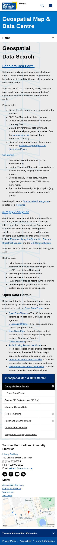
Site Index (7, 495)
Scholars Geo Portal (18, 66)
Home (6, 37)
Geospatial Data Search (17, 386)
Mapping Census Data (16, 407)
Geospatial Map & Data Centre (25, 378)
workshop (20, 205)
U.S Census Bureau (41, 243)
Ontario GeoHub (21, 135)
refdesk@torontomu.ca (20, 468)
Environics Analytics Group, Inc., (26, 239)
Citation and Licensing (16, 427)
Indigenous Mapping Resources (21, 434)
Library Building (10, 454)
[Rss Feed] (23, 474)
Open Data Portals (34, 308)
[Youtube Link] (17, 474)
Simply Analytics (15, 212)
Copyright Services (11, 488)
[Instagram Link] (11, 474)
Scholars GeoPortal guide (36, 201)
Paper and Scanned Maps (18, 420)
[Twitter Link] (4, 474)
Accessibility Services (13, 485)
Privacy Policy (9, 541)
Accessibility (26, 541)
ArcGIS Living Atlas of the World (25, 345)
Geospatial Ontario (18, 324)
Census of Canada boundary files (25, 359)
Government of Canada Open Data (26, 366)
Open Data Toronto (18, 313)
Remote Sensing (13, 413)
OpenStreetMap (17, 331)
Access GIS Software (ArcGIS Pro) (22, 400)
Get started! (8, 155)
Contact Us (7, 492)
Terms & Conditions (45, 541)
